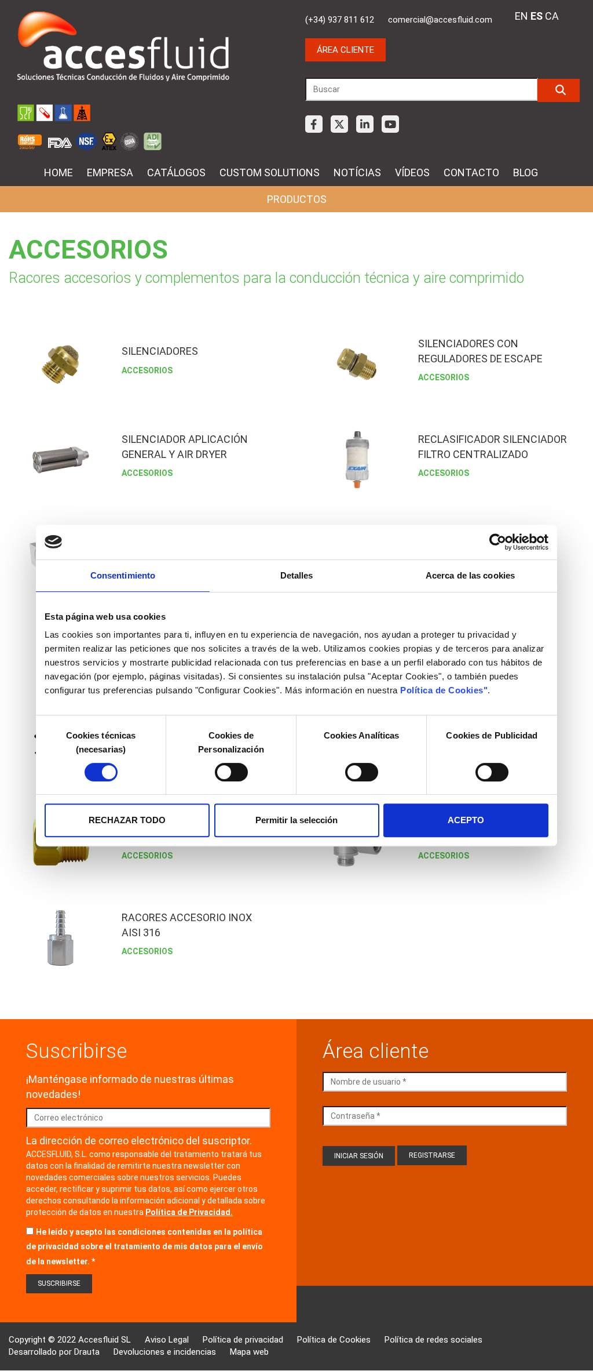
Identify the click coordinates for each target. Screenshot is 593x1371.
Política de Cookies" (444, 690)
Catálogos (176, 172)
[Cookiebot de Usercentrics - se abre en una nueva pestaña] (497, 542)
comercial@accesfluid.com (440, 19)
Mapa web (249, 1352)
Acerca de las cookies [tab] (470, 575)
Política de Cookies (334, 1339)
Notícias (357, 172)
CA (552, 16)
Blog (525, 172)
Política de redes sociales (433, 1339)
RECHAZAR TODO (127, 820)
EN (521, 16)
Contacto (471, 172)
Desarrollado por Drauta (54, 1352)
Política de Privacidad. (189, 1212)
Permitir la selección (296, 820)
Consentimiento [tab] (122, 575)
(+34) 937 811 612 (339, 19)
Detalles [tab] (296, 575)
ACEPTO (466, 820)
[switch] (231, 772)
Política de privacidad (243, 1339)
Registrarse (432, 1155)
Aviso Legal (167, 1339)
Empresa (110, 172)
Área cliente (345, 50)
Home (58, 172)
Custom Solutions (269, 172)
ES (536, 16)
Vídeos (412, 172)
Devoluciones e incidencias (165, 1352)
